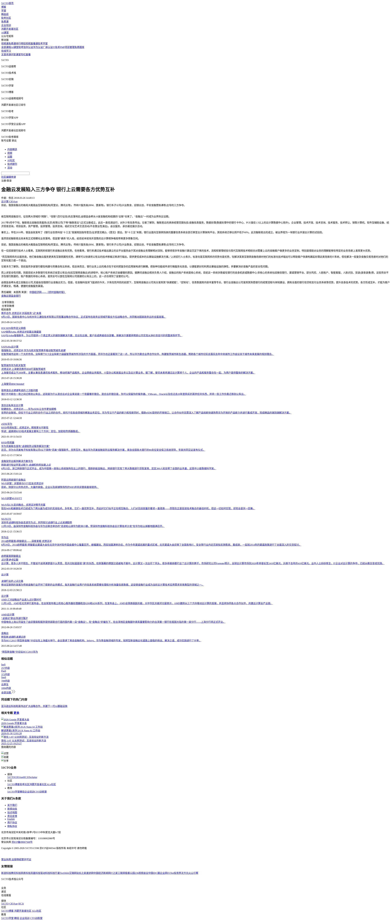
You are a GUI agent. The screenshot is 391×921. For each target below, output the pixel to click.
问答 (13, 54)
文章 (3, 54)
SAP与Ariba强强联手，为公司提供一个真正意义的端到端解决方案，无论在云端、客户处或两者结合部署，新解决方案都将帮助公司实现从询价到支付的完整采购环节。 (91, 335)
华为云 (5, 537)
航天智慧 (21, 365)
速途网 (89, 873)
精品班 (5, 14)
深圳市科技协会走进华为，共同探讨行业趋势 (36, 522)
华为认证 (38, 47)
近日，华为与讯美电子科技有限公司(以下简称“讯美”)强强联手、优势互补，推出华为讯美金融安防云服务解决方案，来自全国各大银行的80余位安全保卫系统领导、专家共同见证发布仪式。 (103, 450)
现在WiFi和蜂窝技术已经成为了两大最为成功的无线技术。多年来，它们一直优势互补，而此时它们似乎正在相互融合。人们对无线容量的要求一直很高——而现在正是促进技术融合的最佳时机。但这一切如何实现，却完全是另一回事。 (128, 508)
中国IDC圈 (154, 873)
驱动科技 (45, 873)
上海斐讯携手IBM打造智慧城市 (23, 369)
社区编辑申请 (8, 177)
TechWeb (64, 873)
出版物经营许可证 (21, 859)
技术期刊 (12, 164)
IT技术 (56, 47)
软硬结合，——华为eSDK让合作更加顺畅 (28, 409)
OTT (19, 498)
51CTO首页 (7, 3)
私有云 (12, 405)
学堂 (3, 10)
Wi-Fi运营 (6, 498)
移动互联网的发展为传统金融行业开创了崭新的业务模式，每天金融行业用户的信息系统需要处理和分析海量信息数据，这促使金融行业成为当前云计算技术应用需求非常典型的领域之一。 (102, 584)
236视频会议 (141, 873)
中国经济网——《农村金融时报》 (47, 292)
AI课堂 (5, 32)
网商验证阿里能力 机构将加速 (26, 465)
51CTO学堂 (13, 791)
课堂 (18, 54)
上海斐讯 (6, 384)
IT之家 (114, 873)
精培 (22, 791)
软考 (20, 47)
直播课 (34, 43)
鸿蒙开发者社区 (9, 29)
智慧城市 (6, 365)
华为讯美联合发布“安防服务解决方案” (25, 446)
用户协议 (12, 822)
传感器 (10, 442)
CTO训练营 (40, 791)
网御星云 (16, 556)
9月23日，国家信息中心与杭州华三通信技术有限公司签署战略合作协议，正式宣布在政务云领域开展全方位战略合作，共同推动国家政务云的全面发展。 (83, 317)
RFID (4, 442)
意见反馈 (12, 816)
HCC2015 (28, 652)
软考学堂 (43, 43)
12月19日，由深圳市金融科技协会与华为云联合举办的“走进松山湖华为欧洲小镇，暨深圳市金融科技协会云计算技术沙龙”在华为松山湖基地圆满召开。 (83, 526)
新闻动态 (12, 809)
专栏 (23, 54)
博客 (3, 7)
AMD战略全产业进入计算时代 (21, 599)
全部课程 (6, 47)
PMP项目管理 (67, 47)
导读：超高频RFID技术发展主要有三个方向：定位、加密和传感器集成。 (40, 431)
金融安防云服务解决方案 (14, 461)
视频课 (5, 43)
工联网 (121, 873)
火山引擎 (193, 873)
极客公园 (130, 873)
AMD (4, 614)
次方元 (184, 873)
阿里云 (5, 479)
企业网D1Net (167, 873)
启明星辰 (6, 556)
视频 (9, 153)
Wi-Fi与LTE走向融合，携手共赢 (23, 505)
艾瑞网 (72, 873)
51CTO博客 (13, 784)
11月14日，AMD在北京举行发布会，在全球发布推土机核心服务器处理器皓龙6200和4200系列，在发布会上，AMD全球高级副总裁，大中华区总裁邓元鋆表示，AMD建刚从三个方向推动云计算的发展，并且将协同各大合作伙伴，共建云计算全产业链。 (137, 603)
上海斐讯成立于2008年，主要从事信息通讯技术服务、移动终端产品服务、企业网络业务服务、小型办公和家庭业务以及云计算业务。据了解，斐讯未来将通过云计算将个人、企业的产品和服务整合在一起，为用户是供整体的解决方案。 (128, 372)
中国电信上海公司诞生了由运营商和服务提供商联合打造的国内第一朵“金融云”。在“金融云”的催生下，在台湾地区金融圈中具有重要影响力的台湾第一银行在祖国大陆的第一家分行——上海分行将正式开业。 (113, 622)
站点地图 (12, 812)
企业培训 (6, 25)
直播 (28, 54)
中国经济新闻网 (102, 873)
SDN (8, 328)
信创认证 (28, 47)
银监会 (12, 296)
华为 (13, 365)
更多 (16, 712)
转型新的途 (13, 637)
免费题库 (79, 47)
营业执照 (6, 859)
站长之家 (81, 873)
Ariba (8, 346)
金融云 (5, 296)
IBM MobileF (17, 384)
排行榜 (19, 43)
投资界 (177, 873)
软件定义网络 (18, 328)
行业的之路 (12, 581)
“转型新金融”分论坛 (12, 652)
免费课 (5, 21)
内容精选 (12, 149)
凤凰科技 (35, 873)
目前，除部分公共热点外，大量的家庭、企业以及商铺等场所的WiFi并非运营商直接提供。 (50, 487)
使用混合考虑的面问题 (19, 390)
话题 (9, 156)
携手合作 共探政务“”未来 (21, 313)
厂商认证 (48, 47)
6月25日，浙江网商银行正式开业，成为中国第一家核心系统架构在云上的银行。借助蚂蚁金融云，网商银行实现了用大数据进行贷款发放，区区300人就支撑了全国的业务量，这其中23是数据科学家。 (108, 468)
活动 (9, 167)
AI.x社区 (51, 784)
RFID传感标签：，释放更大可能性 (24, 427)
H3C (3, 328)
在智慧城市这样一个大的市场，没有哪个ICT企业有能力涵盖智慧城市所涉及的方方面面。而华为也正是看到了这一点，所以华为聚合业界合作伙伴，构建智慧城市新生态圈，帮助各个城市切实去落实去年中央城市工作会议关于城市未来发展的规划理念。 (137, 354)
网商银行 (13, 479)
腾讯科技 (16, 873)
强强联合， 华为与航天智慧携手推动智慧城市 (33, 350)
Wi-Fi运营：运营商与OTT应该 (22, 483)
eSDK (4, 424)
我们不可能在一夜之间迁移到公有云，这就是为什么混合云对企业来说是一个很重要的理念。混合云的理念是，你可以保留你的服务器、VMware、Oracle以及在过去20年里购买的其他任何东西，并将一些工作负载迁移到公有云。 (123, 394)
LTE (9, 519)
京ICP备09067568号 (22, 842)
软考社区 (6, 18)
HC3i (26, 777)
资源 (8, 54)
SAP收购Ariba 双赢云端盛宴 (21, 332)
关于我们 (12, 805)
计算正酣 (9, 559)
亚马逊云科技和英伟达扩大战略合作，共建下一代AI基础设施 (34, 706)
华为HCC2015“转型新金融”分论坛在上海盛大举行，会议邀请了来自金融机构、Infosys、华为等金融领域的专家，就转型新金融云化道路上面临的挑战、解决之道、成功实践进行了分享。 (101, 640)
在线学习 (6, 51)
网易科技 (26, 873)
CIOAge (19, 777)
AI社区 (11, 160)
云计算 (14, 346)
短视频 (27, 43)
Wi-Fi (14, 498)
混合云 (5, 405)
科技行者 (55, 873)
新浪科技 (6, 873)
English (11, 819)
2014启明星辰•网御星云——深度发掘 (26, 541)
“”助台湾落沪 (14, 618)
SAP (3, 346)
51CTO (11, 777)
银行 (18, 296)
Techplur (33, 777)
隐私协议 (12, 826)
